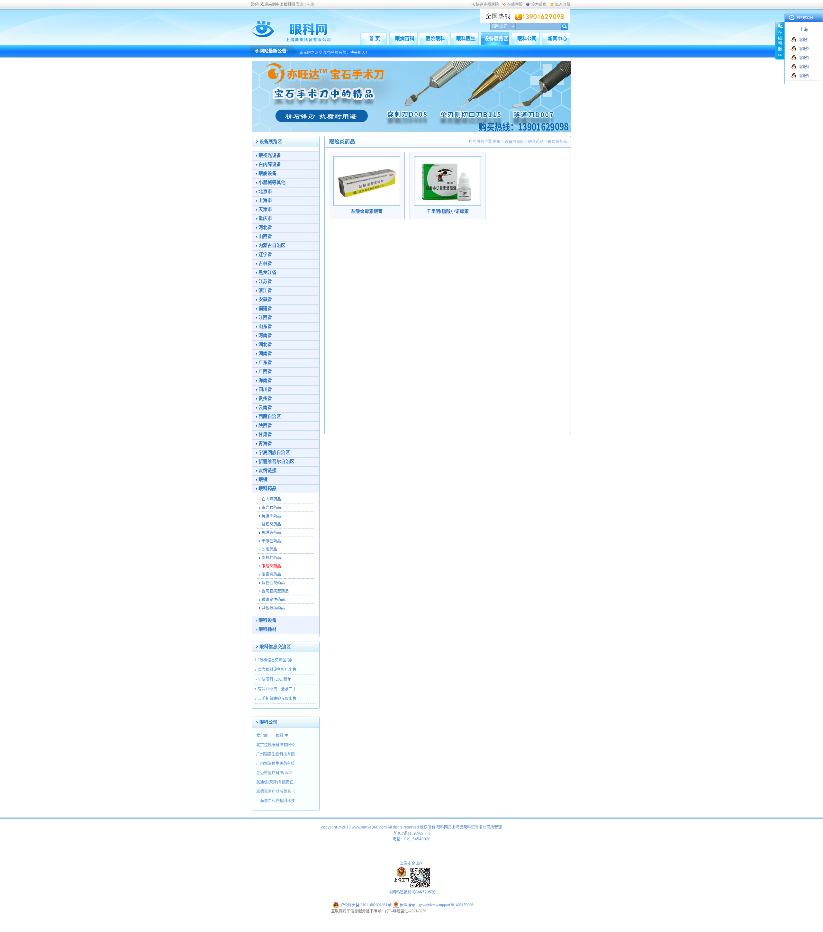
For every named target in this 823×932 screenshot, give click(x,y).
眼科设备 (267, 620)
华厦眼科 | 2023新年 (274, 679)
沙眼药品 (269, 549)
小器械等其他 (271, 182)
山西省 (265, 236)
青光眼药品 (271, 507)
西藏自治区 (269, 416)
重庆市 (265, 218)
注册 (310, 4)
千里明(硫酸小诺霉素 (448, 211)
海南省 (265, 380)
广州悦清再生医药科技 (275, 763)
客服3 (804, 58)
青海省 (265, 443)
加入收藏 (562, 4)
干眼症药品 (271, 541)
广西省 (265, 371)
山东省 (265, 326)
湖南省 (265, 353)
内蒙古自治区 (271, 245)
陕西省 (265, 425)
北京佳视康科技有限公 (275, 745)
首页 (497, 142)
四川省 (265, 389)
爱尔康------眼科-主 (272, 735)
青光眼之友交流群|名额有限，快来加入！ (334, 51)
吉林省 (265, 263)
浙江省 (265, 290)
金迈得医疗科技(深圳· (275, 773)
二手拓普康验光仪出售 (277, 698)
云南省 (265, 407)
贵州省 (265, 398)
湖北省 (265, 344)
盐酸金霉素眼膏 (367, 211)
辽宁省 (265, 254)
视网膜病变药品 (275, 591)
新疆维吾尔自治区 (276, 461)
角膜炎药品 (271, 516)
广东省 (265, 362)
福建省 (265, 308)
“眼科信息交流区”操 (275, 660)
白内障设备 (269, 164)
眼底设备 (267, 173)
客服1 (804, 40)
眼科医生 (465, 38)
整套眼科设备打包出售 (277, 669)
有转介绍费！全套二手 (277, 689)
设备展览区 (496, 38)
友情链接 (267, 470)
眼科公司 (527, 38)
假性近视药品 (273, 583)
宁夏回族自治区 (274, 452)
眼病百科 (404, 38)
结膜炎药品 (271, 524)
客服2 (804, 49)
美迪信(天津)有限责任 (275, 782)
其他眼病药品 (273, 608)
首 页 (374, 38)
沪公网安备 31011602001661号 (365, 905)
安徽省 (265, 299)
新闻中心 (557, 38)
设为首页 (539, 4)
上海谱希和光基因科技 (275, 801)
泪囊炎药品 (271, 574)
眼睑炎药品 (271, 566)
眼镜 (262, 479)
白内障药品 (271, 499)
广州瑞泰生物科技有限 (275, 754)
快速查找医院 (487, 4)
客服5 (804, 76)
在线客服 (515, 4)
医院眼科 (435, 38)
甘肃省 (265, 434)
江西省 (265, 317)
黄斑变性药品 (273, 599)
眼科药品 (267, 488)
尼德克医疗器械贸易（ (275, 791)
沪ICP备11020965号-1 (412, 833)
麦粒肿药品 (271, 558)
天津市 (265, 209)
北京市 (265, 191)
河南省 (265, 335)
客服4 (804, 67)
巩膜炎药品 (271, 532)
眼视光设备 (269, 155)
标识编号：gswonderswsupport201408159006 (436, 905)
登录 (300, 4)
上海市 (265, 200)
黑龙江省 (267, 272)
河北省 (265, 227)
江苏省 (265, 281)
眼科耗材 (267, 629)
